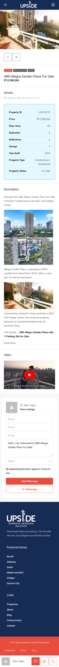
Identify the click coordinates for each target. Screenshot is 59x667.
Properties (12, 604)
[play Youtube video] (29, 375)
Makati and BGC (15, 572)
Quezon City (13, 583)
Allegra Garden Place (35, 197)
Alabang (11, 562)
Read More (10, 343)
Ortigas (11, 578)
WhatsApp (31, 489)
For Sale (8, 70)
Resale (31, 70)
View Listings (27, 409)
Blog (9, 615)
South (10, 567)
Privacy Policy (14, 620)
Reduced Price (20, 70)
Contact (11, 625)
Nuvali (10, 556)
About (10, 609)
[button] (8, 57)
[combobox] (29, 461)
